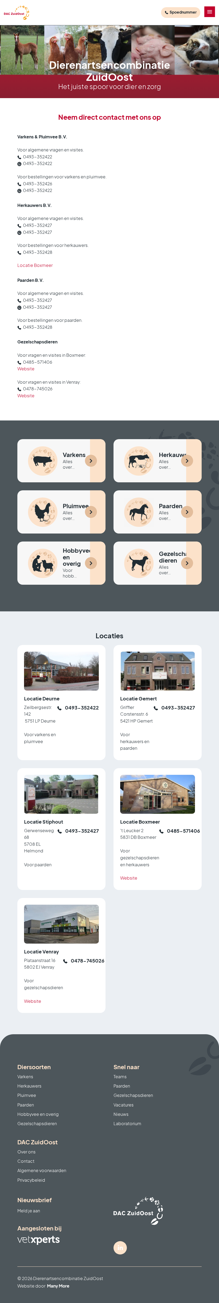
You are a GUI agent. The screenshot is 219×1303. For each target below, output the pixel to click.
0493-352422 (37, 156)
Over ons (26, 1151)
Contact (25, 1161)
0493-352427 (37, 225)
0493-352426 (37, 183)
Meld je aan (28, 1210)
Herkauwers (29, 1086)
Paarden (25, 1105)
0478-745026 (37, 388)
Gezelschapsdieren (37, 1123)
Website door (43, 1286)
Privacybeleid (31, 1180)
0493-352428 (37, 252)
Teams (120, 1076)
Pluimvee (26, 1095)
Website (25, 368)
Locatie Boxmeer (35, 265)
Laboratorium (127, 1123)
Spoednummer (183, 12)
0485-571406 (37, 362)
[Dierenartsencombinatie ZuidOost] (16, 12)
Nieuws (121, 1114)
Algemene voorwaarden (41, 1170)
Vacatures (124, 1105)
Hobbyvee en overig (38, 1114)
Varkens (25, 1076)
